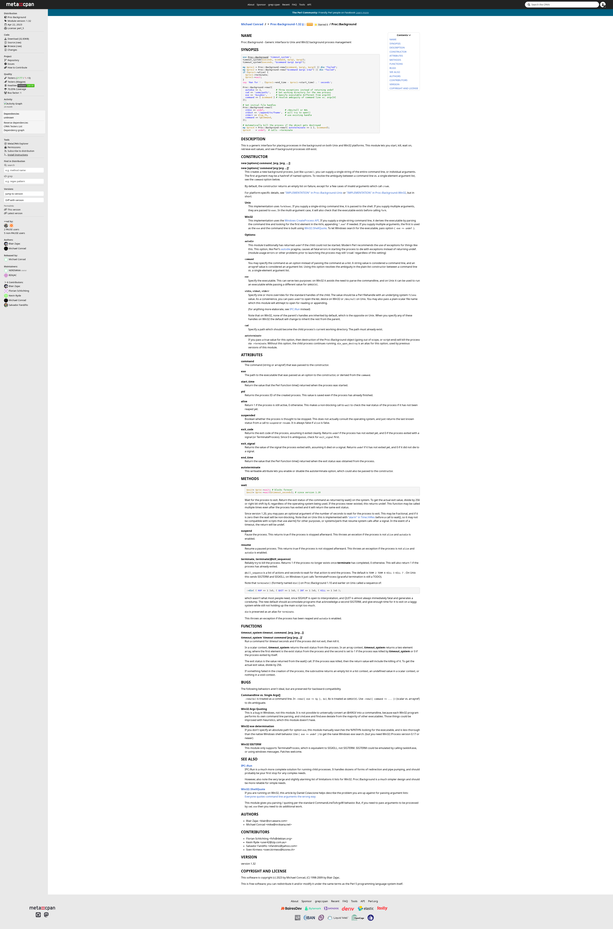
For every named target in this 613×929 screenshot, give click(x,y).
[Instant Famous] (321, 917)
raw (18, 42)
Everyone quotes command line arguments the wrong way (280, 796)
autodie (285, 249)
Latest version (15, 213)
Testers (11, 77)
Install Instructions (18, 154)
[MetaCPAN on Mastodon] (49, 918)
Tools (302, 4)
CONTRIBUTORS (398, 80)
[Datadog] (331, 908)
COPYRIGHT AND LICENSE (404, 88)
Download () (18, 38)
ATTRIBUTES (396, 55)
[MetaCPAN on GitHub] (38, 918)
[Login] (603, 4)
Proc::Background (258, 57)
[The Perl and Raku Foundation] (370, 917)
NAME (393, 39)
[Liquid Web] (338, 917)
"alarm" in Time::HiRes (361, 517)
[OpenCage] (358, 917)
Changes (12, 49)
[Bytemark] (313, 908)
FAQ (294, 4)
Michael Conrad (17, 259)
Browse (11, 46)
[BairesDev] (291, 908)
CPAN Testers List (13, 126)
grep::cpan (274, 4)
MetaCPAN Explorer (18, 143)
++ (309, 24)
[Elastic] (366, 908)
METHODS (395, 59)
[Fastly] (382, 908)
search (11, 165)
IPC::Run (295, 309)
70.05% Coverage (17, 89)
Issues (11, 63)
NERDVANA (15, 270)
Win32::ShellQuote (315, 228)
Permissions (14, 147)
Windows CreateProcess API (302, 220)
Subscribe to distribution (21, 150)
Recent (286, 4)
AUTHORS (395, 76)
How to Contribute (17, 67)
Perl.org (373, 901)
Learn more (362, 12)
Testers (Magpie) (16, 81)
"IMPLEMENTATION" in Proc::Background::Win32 (376, 192)
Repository (13, 60)
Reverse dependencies (16, 122)
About (251, 4)
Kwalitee (12, 85)
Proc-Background (17, 17)
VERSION (394, 84)
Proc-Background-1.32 (285, 24)
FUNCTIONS (396, 63)
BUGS (393, 68)
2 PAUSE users (11, 229)
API (309, 4)
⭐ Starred (321, 24)
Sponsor (261, 4)
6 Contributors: (14, 282)
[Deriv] (348, 908)
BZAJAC (13, 275)
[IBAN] (309, 917)
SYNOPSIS (395, 43)
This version (14, 209)
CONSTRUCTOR (398, 51)
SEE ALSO (395, 72)
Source (11, 42)
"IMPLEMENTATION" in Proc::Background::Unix (313, 192)
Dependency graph (14, 130)
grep (10, 176)
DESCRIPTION (397, 47)
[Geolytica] (297, 917)
